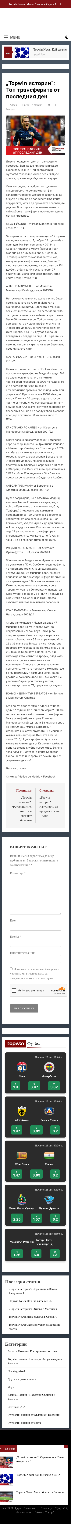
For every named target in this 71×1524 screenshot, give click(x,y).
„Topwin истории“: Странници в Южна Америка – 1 (33, 4)
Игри (11, 1387)
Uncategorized (16, 1371)
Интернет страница (22, 952)
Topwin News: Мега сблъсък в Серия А (40, 1492)
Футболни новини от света (24, 1422)
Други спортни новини (22, 1379)
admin (13, 105)
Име (14, 920)
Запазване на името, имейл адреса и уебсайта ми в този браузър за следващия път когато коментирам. (34, 973)
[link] (35, 1072)
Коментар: (18, 873)
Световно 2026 (17, 1406)
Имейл (15, 936)
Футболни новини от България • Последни (34, 1414)
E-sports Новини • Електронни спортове (32, 1351)
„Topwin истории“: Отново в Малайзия (33, 1308)
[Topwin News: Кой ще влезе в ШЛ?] (17, 55)
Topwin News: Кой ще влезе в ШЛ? (38, 1474)
